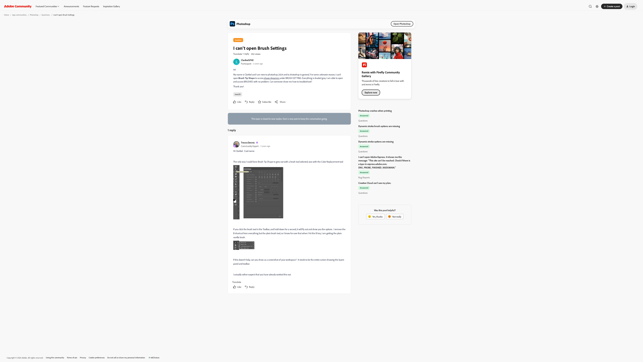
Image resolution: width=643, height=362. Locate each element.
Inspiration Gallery (111, 6)
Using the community (55, 357)
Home (6, 15)
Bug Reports (364, 177)
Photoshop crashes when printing (375, 110)
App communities (19, 15)
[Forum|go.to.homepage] (18, 6)
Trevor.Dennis (248, 142)
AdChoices (155, 357)
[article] (289, 215)
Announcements (71, 6)
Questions (46, 15)
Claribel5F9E (247, 60)
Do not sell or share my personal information (126, 357)
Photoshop (34, 15)
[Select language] (597, 6)
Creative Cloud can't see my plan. (374, 183)
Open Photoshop (402, 23)
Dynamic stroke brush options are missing (379, 126)
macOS (238, 94)
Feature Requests (91, 6)
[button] (611, 6)
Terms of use (72, 357)
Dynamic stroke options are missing (376, 141)
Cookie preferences (97, 357)
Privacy (83, 357)
